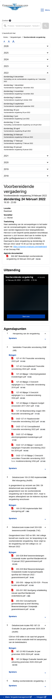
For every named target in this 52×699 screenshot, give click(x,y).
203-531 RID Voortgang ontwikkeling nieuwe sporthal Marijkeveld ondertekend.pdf (29, 593)
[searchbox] (21, 26)
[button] (45, 26)
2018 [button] (6, 176)
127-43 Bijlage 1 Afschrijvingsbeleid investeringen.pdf (28, 375)
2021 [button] (6, 156)
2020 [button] (6, 162)
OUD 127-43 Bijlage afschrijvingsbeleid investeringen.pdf (26, 437)
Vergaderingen (15, 37)
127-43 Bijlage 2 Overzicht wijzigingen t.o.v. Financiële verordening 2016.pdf (28, 384)
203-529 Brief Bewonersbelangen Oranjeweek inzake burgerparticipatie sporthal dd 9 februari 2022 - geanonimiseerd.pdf (27, 573)
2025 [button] (6, 53)
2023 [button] (6, 66)
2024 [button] (6, 59)
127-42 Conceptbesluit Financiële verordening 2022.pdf (27, 367)
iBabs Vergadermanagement (17, 697)
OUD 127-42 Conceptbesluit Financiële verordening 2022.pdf (28, 427)
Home (5, 37)
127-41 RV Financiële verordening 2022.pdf (28, 359)
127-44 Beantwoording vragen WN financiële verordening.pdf (28, 412)
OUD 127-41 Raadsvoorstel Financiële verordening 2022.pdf (28, 420)
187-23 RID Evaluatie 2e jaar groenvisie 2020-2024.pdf (25, 652)
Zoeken (5, 20)
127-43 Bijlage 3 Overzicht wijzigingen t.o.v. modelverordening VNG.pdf (26, 395)
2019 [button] (6, 169)
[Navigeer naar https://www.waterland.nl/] (15, 10)
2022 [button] (6, 73)
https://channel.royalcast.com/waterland (30, 247)
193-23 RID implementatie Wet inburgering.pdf (26, 509)
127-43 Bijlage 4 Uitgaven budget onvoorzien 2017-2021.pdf (27, 404)
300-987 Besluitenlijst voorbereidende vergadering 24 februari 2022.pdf (24, 257)
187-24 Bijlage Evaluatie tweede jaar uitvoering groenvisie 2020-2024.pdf (29, 662)
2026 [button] (6, 46)
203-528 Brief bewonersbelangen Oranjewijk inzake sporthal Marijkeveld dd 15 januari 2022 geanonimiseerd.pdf (28, 560)
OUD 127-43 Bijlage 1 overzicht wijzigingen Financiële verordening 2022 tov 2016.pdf (28, 448)
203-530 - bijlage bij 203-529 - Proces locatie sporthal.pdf (29, 583)
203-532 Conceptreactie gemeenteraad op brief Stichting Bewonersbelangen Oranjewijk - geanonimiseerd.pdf (25, 605)
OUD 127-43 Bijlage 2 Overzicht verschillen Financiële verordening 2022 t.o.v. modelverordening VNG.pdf (28, 458)
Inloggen (40, 697)
